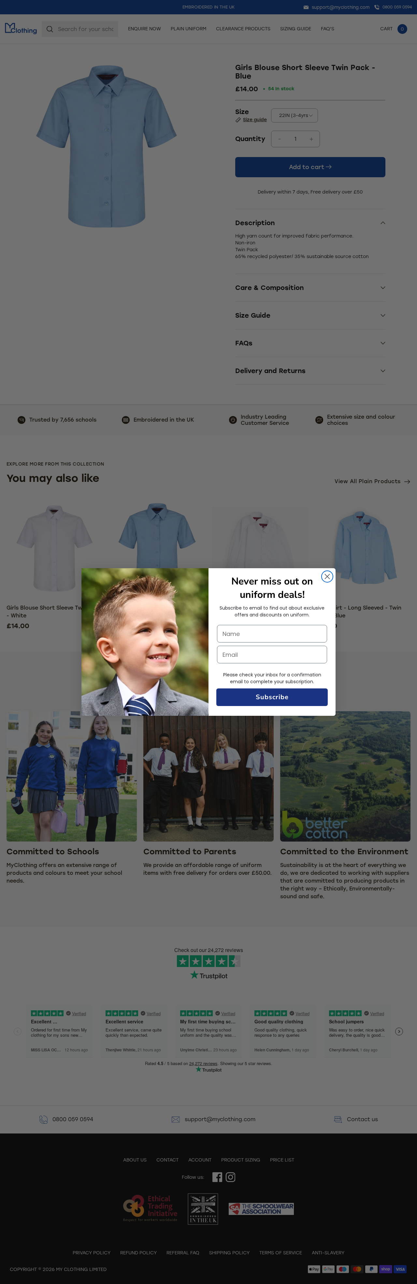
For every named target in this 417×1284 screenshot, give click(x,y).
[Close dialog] (327, 576)
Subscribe (272, 697)
